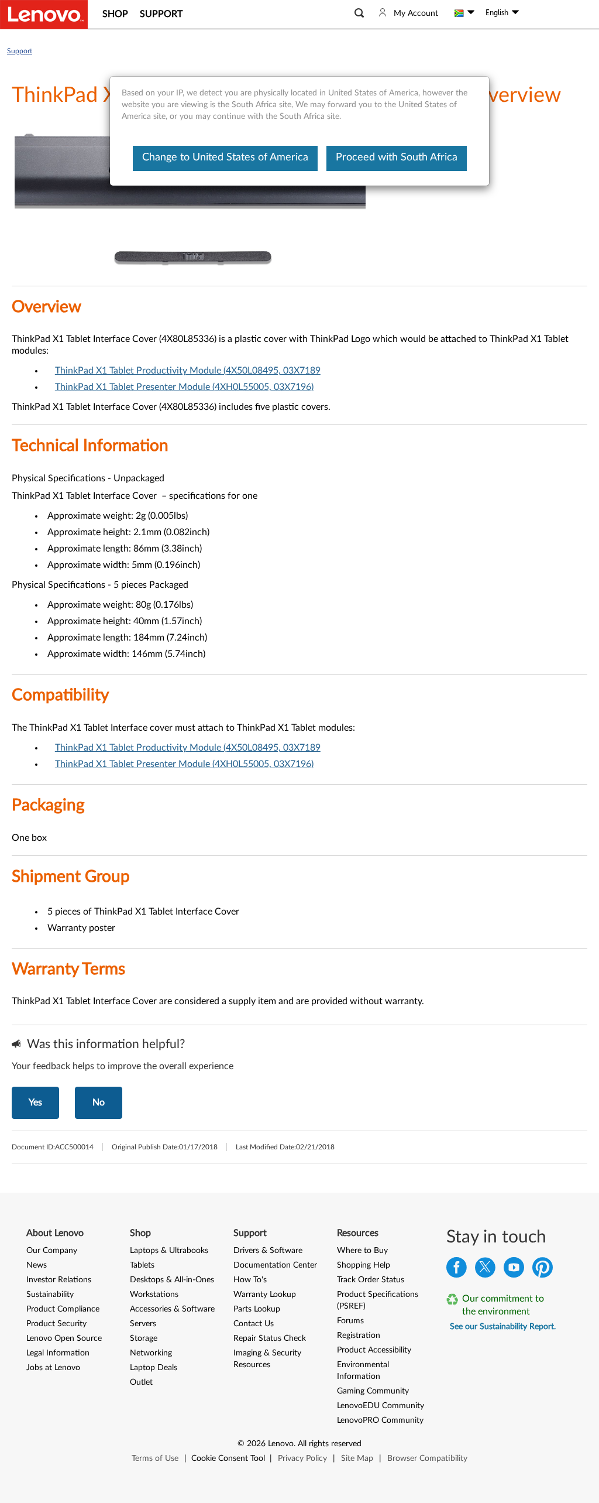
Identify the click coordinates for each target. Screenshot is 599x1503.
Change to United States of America (225, 157)
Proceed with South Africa (396, 157)
